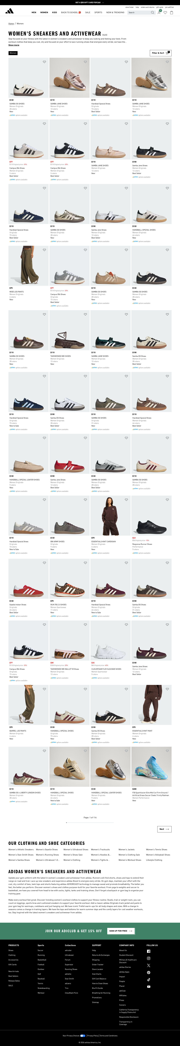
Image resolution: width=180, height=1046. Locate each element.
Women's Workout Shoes (130, 860)
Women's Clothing (72, 860)
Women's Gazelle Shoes (47, 850)
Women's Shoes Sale (73, 855)
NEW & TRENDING (115, 13)
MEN (34, 13)
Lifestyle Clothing (154, 860)
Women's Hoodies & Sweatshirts (100, 855)
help (137, 7)
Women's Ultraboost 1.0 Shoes (47, 860)
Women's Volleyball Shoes (158, 855)
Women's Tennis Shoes (156, 850)
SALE (87, 13)
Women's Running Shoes (47, 855)
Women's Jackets (127, 850)
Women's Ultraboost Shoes (76, 850)
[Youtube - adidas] (159, 987)
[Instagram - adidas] (159, 958)
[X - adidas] (159, 965)
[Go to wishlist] (165, 12)
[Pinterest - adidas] (159, 972)
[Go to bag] (171, 12)
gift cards (159, 7)
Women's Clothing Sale (129, 855)
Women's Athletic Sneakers (21, 850)
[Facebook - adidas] (159, 951)
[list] (79, 53)
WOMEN (44, 13)
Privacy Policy (92, 1036)
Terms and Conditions (108, 1036)
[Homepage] (9, 11)
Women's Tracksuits (100, 850)
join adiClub (169, 7)
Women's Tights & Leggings (99, 860)
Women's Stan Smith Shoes (20, 855)
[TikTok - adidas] (159, 980)
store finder (129, 7)
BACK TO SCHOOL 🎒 (71, 13)
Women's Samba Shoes (19, 860)
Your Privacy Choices (71, 1036)
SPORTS (98, 13)
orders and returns (147, 7)
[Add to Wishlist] (44, 62)
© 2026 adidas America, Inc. (90, 1043)
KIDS (54, 13)
